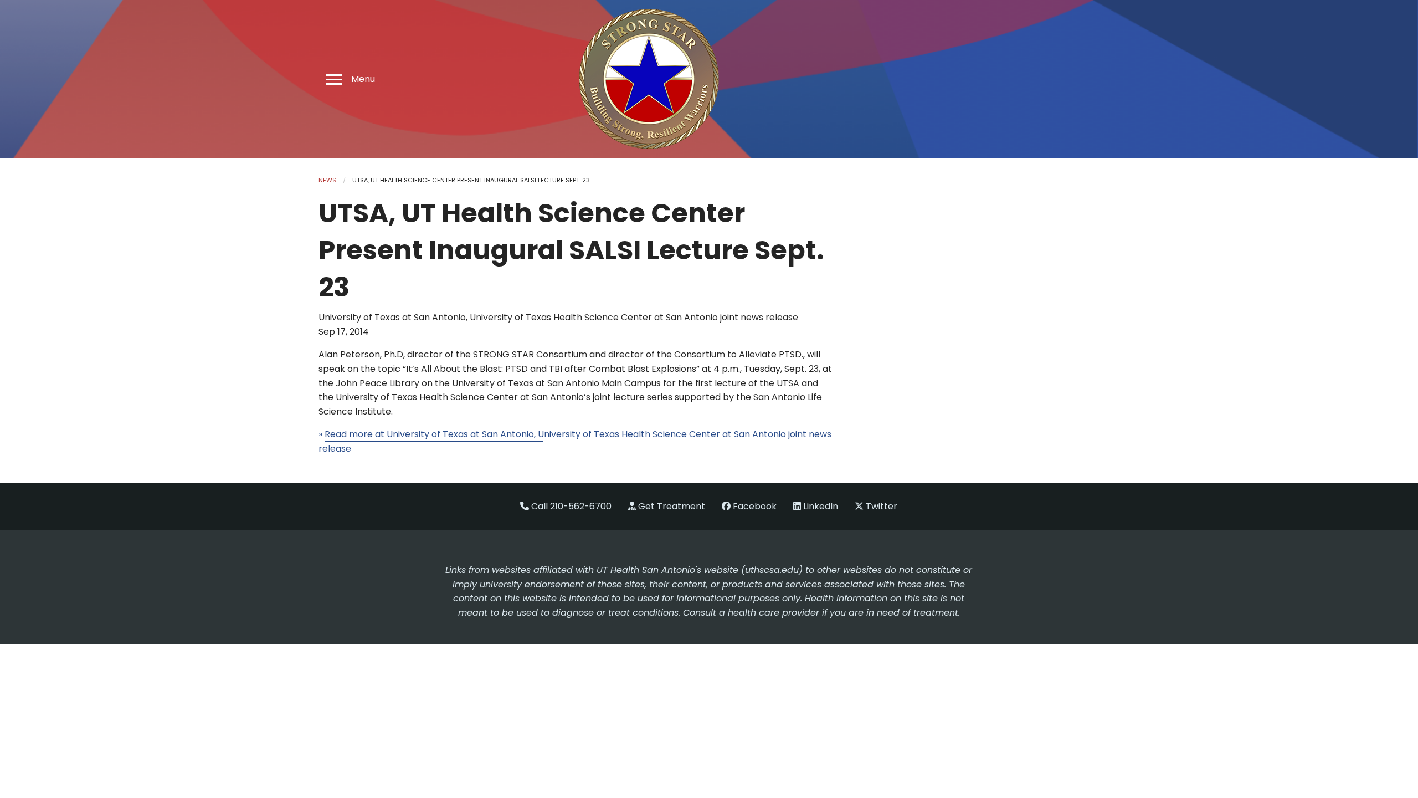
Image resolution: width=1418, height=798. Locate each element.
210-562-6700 (581, 506)
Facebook (755, 506)
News (327, 180)
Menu (363, 79)
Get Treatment (671, 506)
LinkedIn (820, 506)
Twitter (881, 506)
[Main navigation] (332, 78)
